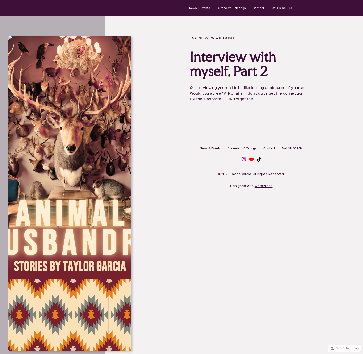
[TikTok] (259, 159)
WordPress (264, 186)
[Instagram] (243, 159)
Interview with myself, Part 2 (233, 64)
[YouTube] (251, 159)
